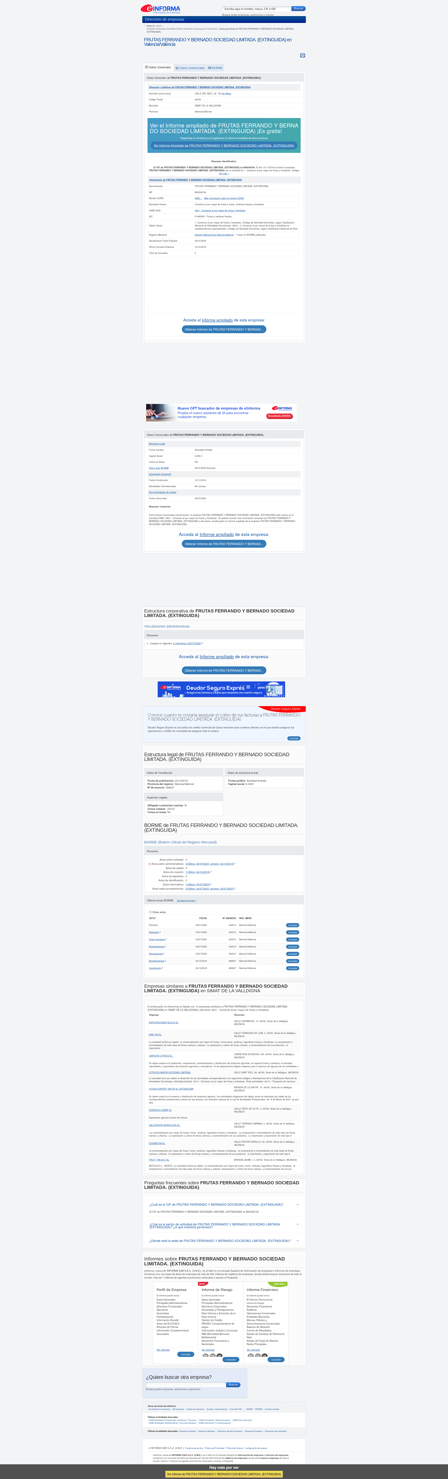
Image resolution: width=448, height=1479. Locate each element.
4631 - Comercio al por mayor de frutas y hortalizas (220, 210)
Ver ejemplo (163, 1350)
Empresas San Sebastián (275, 1431)
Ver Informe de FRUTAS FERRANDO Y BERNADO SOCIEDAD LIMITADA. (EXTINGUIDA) (224, 1474)
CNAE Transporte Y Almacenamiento (214, 1420)
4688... (198, 198)
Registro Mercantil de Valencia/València (214, 234)
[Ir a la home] (160, 7)
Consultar (185, 1354)
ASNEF (250, 1409)
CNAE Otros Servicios (242, 1420)
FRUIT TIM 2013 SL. (159, 1159)
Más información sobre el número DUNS (224, 198)
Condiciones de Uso (194, 1448)
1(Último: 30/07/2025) (198, 884)
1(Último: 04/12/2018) (198, 872)
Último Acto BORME (159, 468)
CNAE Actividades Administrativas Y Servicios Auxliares (172, 1422)
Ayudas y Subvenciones (217, 1409)
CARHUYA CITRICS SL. (161, 1055)
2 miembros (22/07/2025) (187, 643)
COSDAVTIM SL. (157, 1143)
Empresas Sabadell (187, 1431)
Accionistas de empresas (159, 1409)
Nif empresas (178, 1409)
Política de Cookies (234, 1448)
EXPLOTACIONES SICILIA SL (163, 1022)
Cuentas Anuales (272, 1409)
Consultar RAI (236, 1409)
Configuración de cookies (256, 1448)
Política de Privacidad (214, 1448)
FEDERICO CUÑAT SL (160, 1110)
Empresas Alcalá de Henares (230, 1431)
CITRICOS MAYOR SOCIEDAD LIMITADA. (170, 1072)
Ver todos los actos (186, 900)
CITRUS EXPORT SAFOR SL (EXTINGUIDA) (171, 1088)
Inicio (158, 25)
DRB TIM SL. (155, 1034)
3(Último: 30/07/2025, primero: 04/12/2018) (210, 863)
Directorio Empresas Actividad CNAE (164, 28)
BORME (258, 1409)
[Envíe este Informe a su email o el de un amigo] (302, 55)
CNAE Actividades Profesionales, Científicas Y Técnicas (172, 1420)
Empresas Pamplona (253, 1431)
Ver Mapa (226, 93)
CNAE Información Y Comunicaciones (215, 1422)
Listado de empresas (195, 1409)
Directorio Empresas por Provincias (200, 28)
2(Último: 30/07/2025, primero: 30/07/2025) (210, 888)
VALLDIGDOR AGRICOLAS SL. (164, 1125)
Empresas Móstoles (206, 1431)
